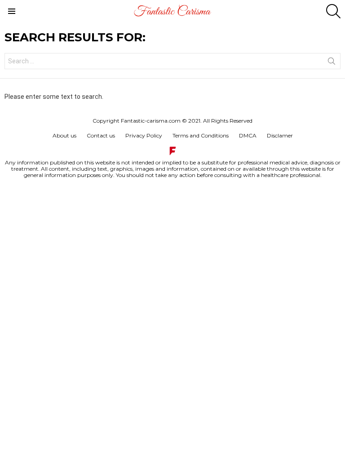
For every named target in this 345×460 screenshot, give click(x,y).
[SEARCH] (333, 11)
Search (332, 63)
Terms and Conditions (200, 135)
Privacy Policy (143, 135)
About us (64, 135)
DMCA (248, 135)
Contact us (101, 135)
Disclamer (280, 135)
